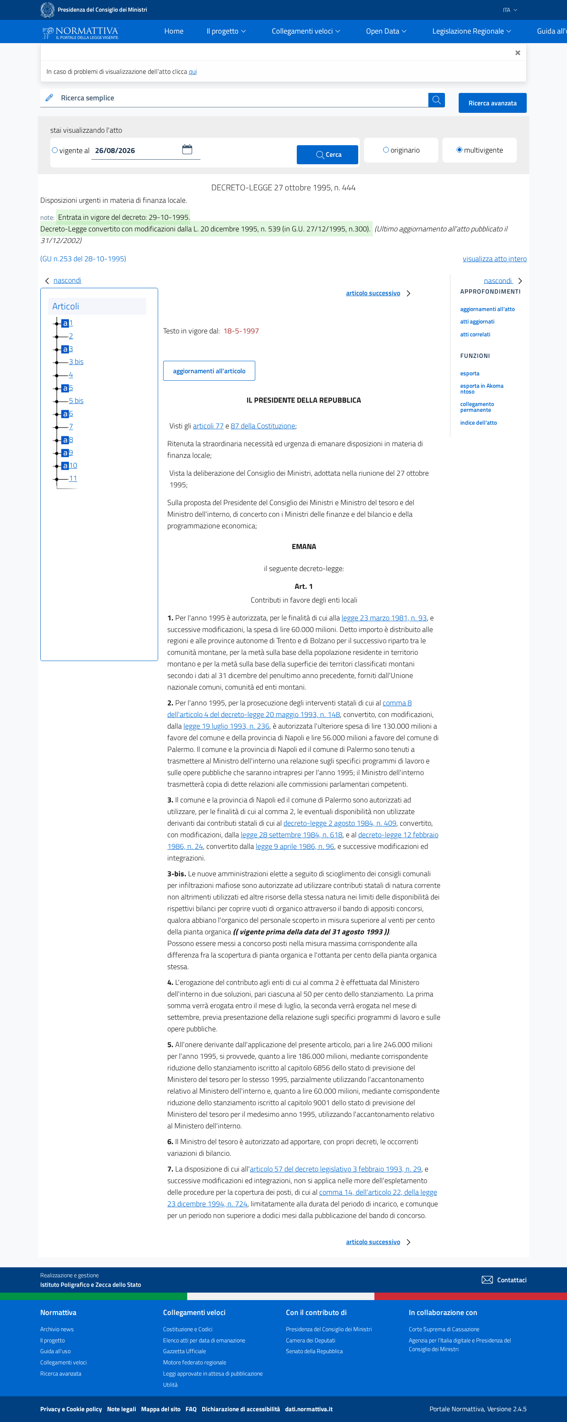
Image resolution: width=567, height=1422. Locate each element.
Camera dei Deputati (310, 1340)
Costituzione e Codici (188, 1329)
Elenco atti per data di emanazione (204, 1340)
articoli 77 (208, 425)
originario (405, 150)
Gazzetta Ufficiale (184, 1351)
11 (73, 478)
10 (73, 465)
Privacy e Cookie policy (71, 1409)
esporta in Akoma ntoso (481, 388)
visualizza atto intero (495, 258)
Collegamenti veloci (63, 1362)
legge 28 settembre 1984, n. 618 (291, 834)
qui (193, 71)
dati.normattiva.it (308, 1409)
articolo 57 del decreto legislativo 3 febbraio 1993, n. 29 (335, 1168)
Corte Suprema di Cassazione (444, 1329)
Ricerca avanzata (493, 103)
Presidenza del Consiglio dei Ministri (329, 1329)
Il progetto (52, 1340)
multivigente (483, 150)
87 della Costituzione (263, 425)
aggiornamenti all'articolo (209, 371)
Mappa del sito (161, 1409)
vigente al (75, 150)
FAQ (192, 1409)
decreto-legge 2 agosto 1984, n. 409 (340, 823)
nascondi (67, 280)
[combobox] (243, 98)
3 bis (76, 361)
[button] (187, 149)
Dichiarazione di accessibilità (241, 1409)
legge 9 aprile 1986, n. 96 (295, 846)
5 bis (76, 400)
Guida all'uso (55, 1351)
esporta (469, 373)
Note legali (122, 1409)
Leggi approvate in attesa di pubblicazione (213, 1373)
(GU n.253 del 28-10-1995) (83, 258)
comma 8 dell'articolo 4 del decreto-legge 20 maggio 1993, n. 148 (289, 708)
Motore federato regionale (194, 1362)
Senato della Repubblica (314, 1351)
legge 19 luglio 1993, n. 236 (226, 726)
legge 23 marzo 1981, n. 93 (384, 617)
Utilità (170, 1384)
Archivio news (57, 1329)
